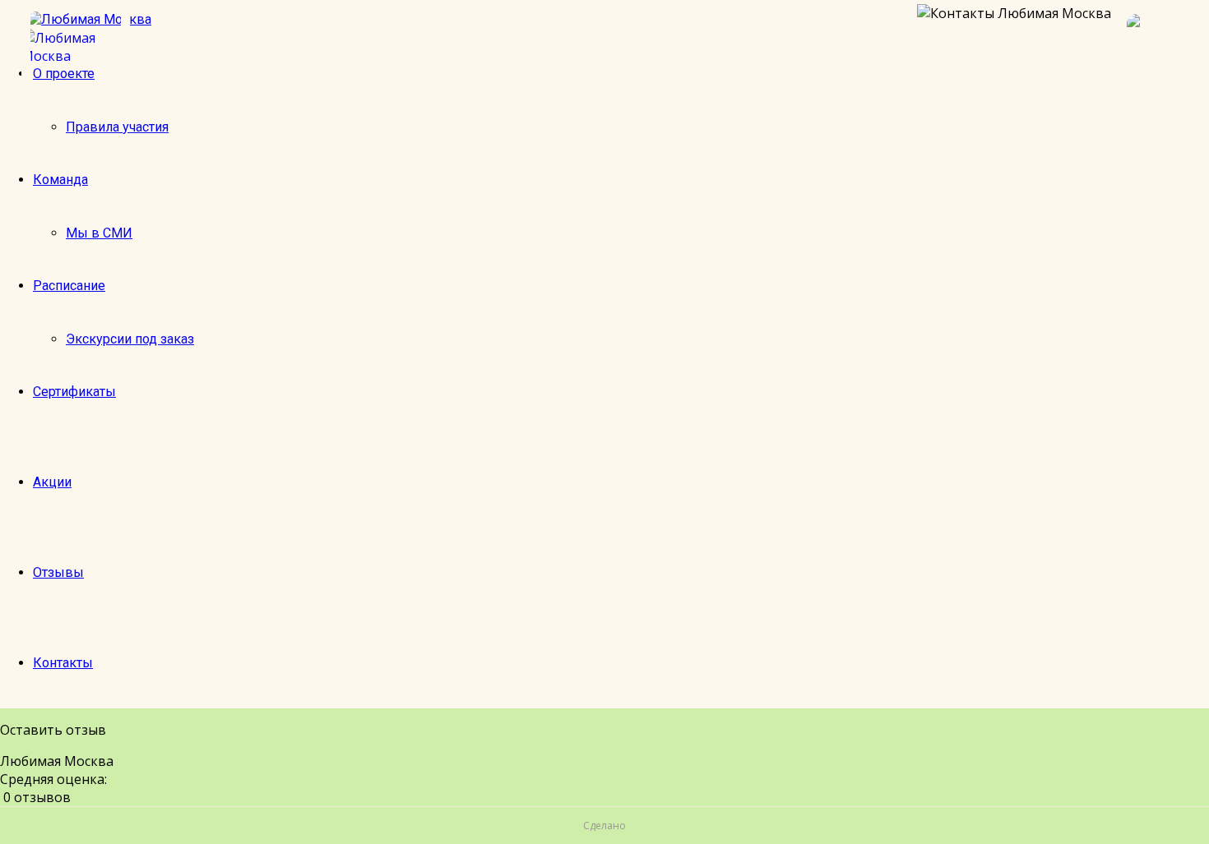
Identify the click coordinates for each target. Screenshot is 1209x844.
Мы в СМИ (99, 233)
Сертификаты (74, 391)
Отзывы (58, 572)
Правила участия (117, 127)
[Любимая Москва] (75, 47)
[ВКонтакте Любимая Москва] (1160, 47)
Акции (52, 482)
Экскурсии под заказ (130, 339)
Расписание (69, 285)
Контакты (63, 663)
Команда (60, 179)
